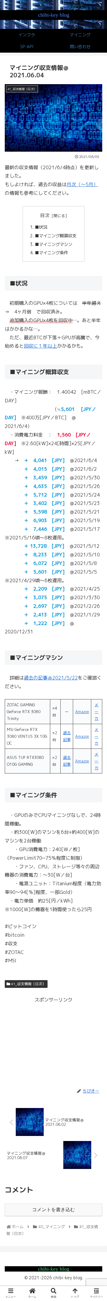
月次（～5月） (82, 184)
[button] (95, 811)
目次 (45, 215)
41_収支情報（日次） (28, 983)
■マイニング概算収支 (55, 236)
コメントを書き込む (53, 1209)
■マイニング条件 (51, 253)
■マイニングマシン (53, 244)
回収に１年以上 (40, 346)
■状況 (41, 227)
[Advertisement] (53, 1041)
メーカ (96, 711)
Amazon (82, 711)
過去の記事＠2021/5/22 (51, 677)
